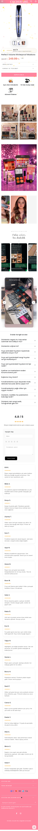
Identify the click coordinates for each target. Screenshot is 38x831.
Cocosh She (15, 821)
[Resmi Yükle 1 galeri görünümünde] (15, 43)
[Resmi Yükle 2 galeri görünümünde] (19, 43)
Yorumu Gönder (11, 458)
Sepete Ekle (19, 75)
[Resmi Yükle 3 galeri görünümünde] (23, 43)
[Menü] (2, 1)
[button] (31, 1)
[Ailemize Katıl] (36, 803)
